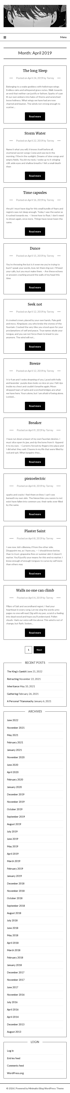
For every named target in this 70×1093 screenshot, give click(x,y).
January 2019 (14, 875)
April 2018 (13, 942)
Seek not (35, 304)
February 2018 (15, 957)
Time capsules (35, 193)
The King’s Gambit (17, 671)
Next (39, 649)
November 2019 (16, 801)
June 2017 (12, 987)
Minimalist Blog (36, 1088)
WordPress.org (15, 1073)
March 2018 (13, 950)
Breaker (35, 423)
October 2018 (14, 898)
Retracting (13, 678)
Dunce (35, 248)
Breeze (35, 363)
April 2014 (13, 1016)
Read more (35, 116)
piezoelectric (35, 479)
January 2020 (14, 787)
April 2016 (13, 1009)
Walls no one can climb (35, 590)
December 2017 (15, 972)
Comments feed (15, 1065)
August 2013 (14, 1031)
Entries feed (13, 1058)
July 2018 (12, 920)
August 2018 (14, 913)
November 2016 (16, 994)
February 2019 (15, 868)
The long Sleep (35, 71)
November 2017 (16, 979)
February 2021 (15, 742)
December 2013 (15, 1024)
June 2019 (12, 838)
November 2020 (16, 757)
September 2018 (16, 905)
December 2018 (15, 883)
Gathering (12, 693)
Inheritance (13, 686)
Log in (10, 1050)
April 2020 (13, 772)
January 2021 (14, 749)
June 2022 (12, 720)
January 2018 (14, 965)
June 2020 (12, 764)
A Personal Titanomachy (20, 701)
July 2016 (12, 1002)
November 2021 (16, 727)
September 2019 (16, 816)
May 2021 (12, 735)
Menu (63, 37)
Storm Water (35, 133)
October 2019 (14, 809)
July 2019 (12, 831)
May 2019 (12, 846)
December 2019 (15, 794)
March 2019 (13, 861)
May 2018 (12, 935)
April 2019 (13, 853)
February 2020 (15, 779)
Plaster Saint (35, 531)
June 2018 (12, 927)
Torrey (50, 78)
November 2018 (16, 890)
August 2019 (14, 824)
